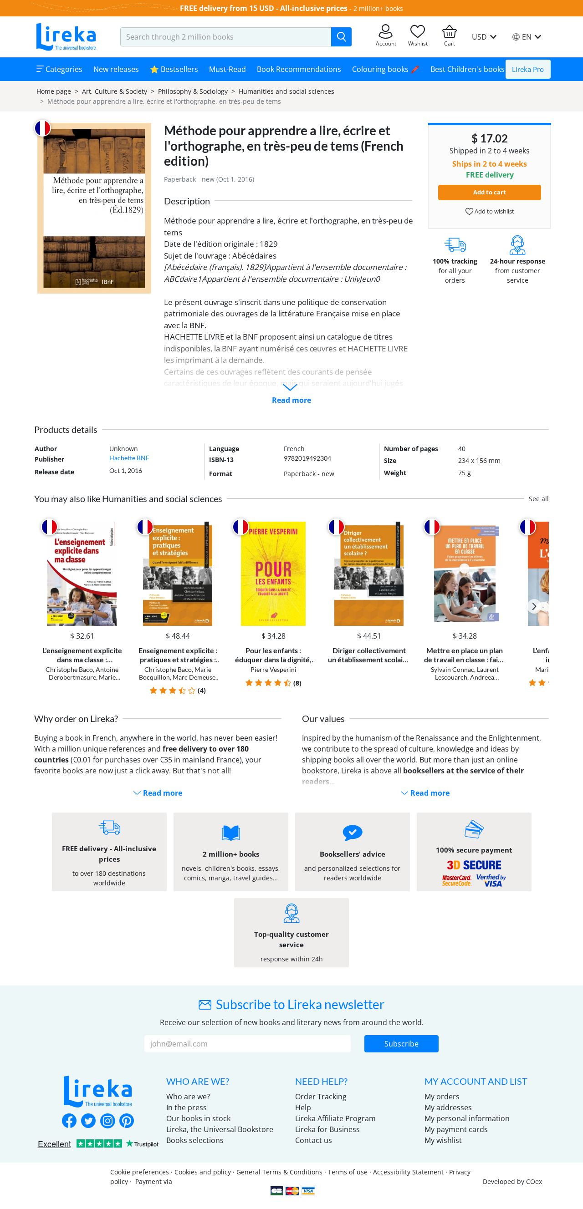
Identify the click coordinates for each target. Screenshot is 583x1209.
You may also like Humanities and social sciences (128, 498)
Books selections (195, 1140)
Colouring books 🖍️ (385, 69)
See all (539, 498)
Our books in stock (198, 1118)
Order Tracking (321, 1097)
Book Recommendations (299, 69)
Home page (53, 91)
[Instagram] (107, 1121)
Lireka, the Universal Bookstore (219, 1129)
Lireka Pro (528, 69)
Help (303, 1107)
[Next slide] (534, 606)
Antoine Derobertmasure (84, 673)
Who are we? (188, 1097)
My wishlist (443, 1140)
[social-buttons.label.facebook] (69, 1121)
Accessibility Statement (408, 1172)
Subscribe (401, 1044)
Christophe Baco (69, 669)
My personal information (467, 1118)
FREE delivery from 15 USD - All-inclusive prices (264, 8)
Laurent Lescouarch (467, 673)
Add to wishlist (493, 211)
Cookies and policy (202, 1172)
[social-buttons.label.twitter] (88, 1121)
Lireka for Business (327, 1129)
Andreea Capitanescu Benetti (465, 681)
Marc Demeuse (194, 677)
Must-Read (227, 69)
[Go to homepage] (66, 37)
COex (534, 1181)
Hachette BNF (129, 458)
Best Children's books (467, 69)
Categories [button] (63, 69)
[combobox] (226, 36)
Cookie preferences (139, 1172)
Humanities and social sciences (286, 91)
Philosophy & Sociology (193, 91)
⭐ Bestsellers (174, 69)
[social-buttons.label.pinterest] (126, 1121)
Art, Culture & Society (114, 91)
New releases (116, 69)
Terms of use (348, 1172)
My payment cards (456, 1129)
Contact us (313, 1140)
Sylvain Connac (452, 669)
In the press (186, 1107)
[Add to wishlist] (114, 526)
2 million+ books (378, 8)
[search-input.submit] (341, 36)
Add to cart (489, 192)
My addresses (448, 1107)
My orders (442, 1097)
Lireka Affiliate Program (335, 1118)
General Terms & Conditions (279, 1172)
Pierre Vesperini (274, 669)
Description (187, 200)
